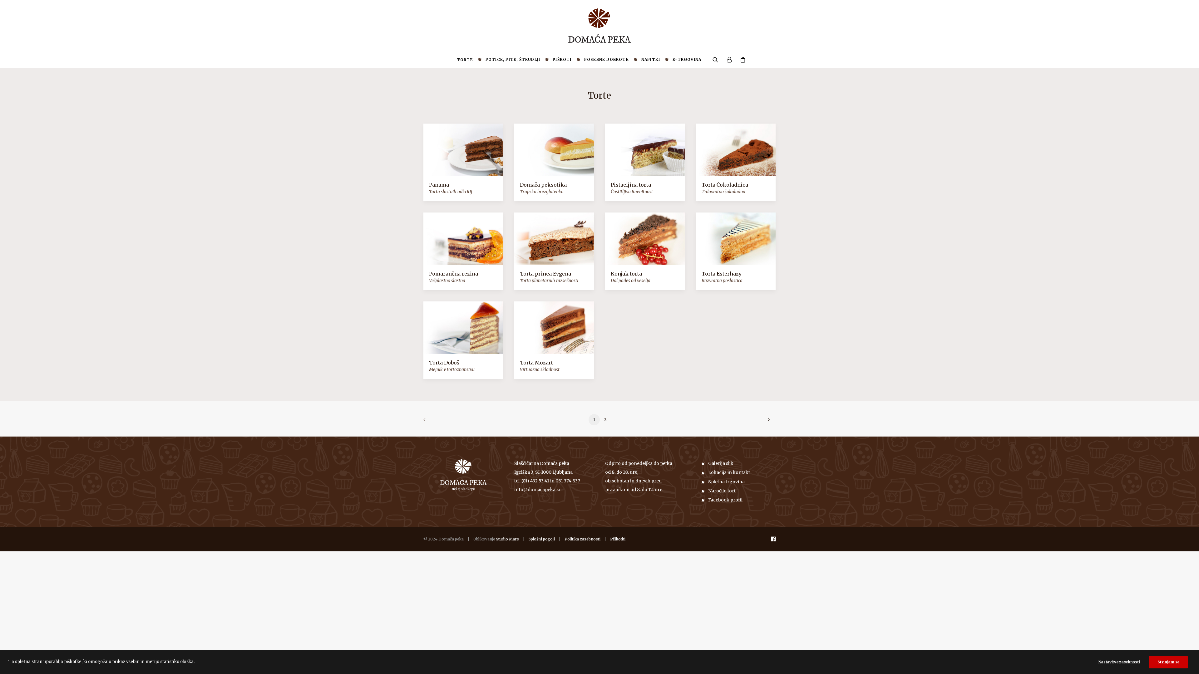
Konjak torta (626, 274)
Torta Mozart (536, 362)
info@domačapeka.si (537, 489)
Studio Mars (507, 539)
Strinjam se (1168, 662)
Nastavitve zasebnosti (1119, 662)
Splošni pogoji (542, 539)
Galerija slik (720, 463)
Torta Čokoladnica (725, 185)
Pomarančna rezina (453, 274)
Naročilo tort (722, 491)
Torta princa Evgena (545, 274)
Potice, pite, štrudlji (513, 59)
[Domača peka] (599, 25)
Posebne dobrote (606, 59)
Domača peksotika (543, 185)
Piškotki (617, 539)
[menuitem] (465, 59)
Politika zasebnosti (582, 539)
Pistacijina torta (631, 185)
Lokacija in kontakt (729, 472)
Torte (465, 59)
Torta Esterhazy (722, 274)
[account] (729, 59)
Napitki (650, 59)
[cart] (741, 59)
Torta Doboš (444, 362)
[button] (717, 59)
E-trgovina (687, 59)
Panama (439, 185)
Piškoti (562, 59)
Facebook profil (725, 500)
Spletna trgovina (726, 482)
